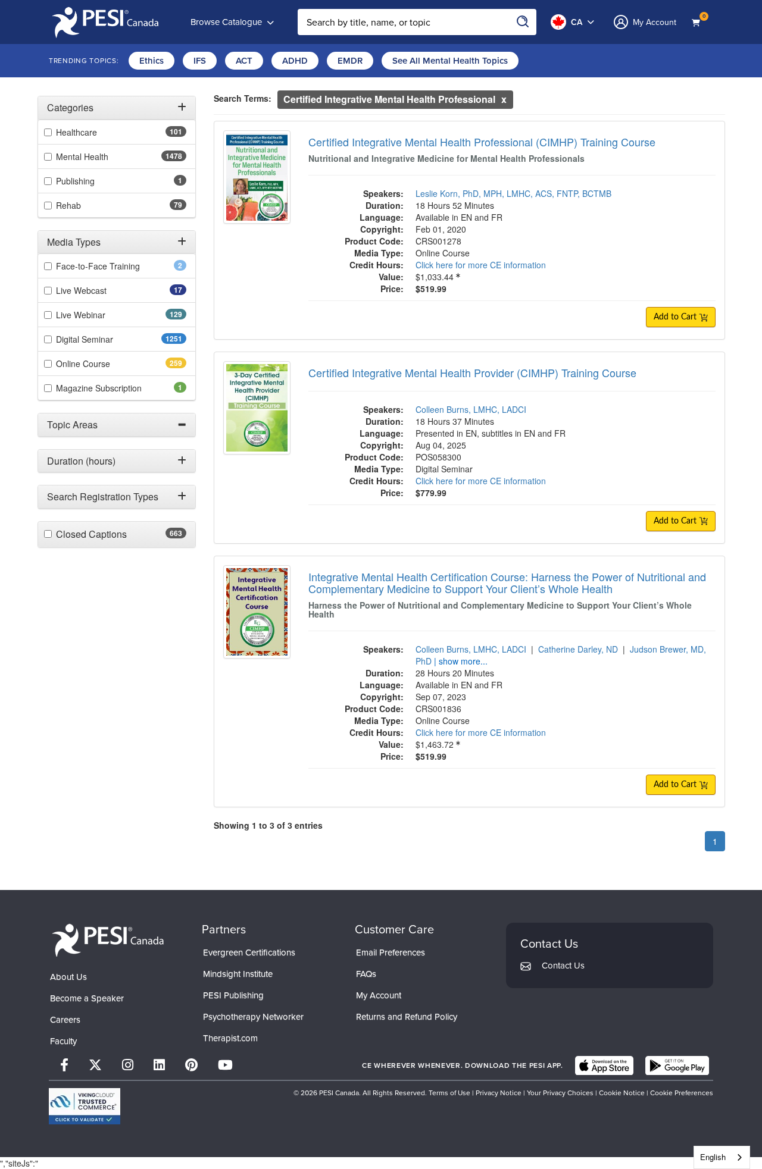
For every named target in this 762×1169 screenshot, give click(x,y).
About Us (68, 976)
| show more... (461, 661)
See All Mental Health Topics (450, 60)
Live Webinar (102, 315)
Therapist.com (230, 1038)
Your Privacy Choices (560, 1092)
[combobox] (722, 1157)
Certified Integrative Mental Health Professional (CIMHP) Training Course (481, 141)
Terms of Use (449, 1092)
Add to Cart (676, 317)
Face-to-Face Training (114, 266)
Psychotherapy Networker (253, 1016)
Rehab (87, 205)
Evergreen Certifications (249, 952)
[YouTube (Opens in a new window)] (225, 1065)
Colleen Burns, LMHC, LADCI (471, 409)
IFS (199, 60)
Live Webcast (100, 290)
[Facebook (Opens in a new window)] (64, 1065)
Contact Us (563, 965)
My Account (378, 995)
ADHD (295, 60)
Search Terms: (242, 98)
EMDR (350, 60)
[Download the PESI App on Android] (677, 1065)
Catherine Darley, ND (578, 649)
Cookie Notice (622, 1092)
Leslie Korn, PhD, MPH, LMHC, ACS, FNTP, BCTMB (513, 193)
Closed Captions (114, 534)
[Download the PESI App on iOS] (604, 1065)
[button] (116, 107)
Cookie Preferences (681, 1092)
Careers (65, 1019)
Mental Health (105, 156)
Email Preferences (390, 952)
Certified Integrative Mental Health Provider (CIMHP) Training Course (472, 372)
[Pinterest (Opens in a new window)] (191, 1065)
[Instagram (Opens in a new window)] (127, 1065)
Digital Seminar (108, 339)
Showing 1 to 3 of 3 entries (268, 825)
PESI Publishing (233, 995)
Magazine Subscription (115, 388)
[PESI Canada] (108, 939)
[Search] (523, 22)
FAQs (366, 973)
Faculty (63, 1041)
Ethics (151, 60)
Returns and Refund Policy (406, 1016)
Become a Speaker (87, 998)
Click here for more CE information (481, 265)
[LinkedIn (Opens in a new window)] (159, 1065)
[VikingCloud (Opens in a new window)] (84, 1106)
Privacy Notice (498, 1092)
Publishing (91, 181)
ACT (244, 60)
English (713, 1156)
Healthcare (97, 132)
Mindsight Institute (238, 973)
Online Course (104, 363)
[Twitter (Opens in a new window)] (95, 1065)
